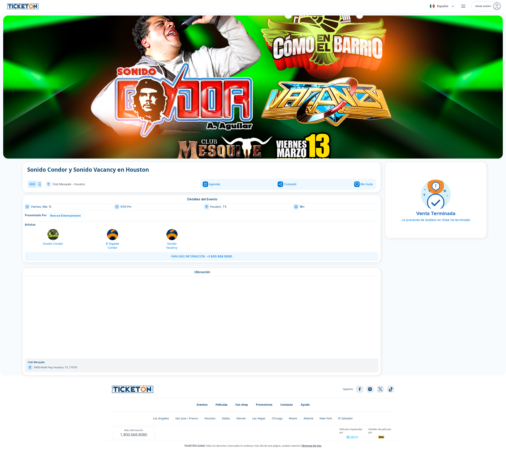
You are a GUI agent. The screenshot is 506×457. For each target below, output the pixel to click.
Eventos (202, 404)
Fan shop (241, 404)
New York (326, 418)
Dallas (226, 418)
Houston (79, 184)
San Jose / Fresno (186, 418)
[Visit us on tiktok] (390, 389)
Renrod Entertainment (65, 215)
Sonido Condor (53, 243)
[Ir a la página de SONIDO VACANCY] (172, 234)
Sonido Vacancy (172, 245)
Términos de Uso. (311, 445)
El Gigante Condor (112, 245)
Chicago (277, 418)
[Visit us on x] (380, 389)
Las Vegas (258, 418)
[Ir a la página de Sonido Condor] (53, 234)
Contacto (286, 404)
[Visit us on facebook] (359, 389)
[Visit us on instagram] (370, 389)
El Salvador (345, 418)
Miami (293, 418)
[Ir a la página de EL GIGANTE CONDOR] (112, 234)
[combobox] (441, 6)
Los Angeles (161, 418)
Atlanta (308, 418)
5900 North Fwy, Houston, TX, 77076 (55, 367)
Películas (221, 404)
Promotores (264, 404)
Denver (241, 418)
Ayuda (305, 404)
